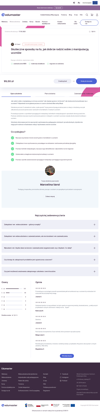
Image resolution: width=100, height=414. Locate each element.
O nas (76, 15)
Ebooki (37, 21)
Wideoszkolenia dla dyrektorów (27, 374)
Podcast (64, 380)
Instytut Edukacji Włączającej (49, 15)
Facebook (65, 374)
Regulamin (46, 390)
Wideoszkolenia (15, 21)
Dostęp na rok (88, 22)
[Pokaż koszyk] (92, 14)
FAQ (81, 15)
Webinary (5, 21)
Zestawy (24, 21)
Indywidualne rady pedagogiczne (28, 377)
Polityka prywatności (49, 387)
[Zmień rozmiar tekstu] (79, 2)
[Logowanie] (97, 14)
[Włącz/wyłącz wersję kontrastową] (74, 3)
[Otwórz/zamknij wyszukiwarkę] (87, 14)
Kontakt (45, 374)
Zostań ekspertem (24, 387)
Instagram (65, 377)
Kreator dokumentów (62, 22)
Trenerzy (64, 15)
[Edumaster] (11, 14)
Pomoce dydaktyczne (46, 22)
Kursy (31, 21)
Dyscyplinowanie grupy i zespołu (33, 44)
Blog (70, 15)
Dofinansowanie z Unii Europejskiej (29, 390)
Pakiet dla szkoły (23, 380)
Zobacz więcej (50, 196)
